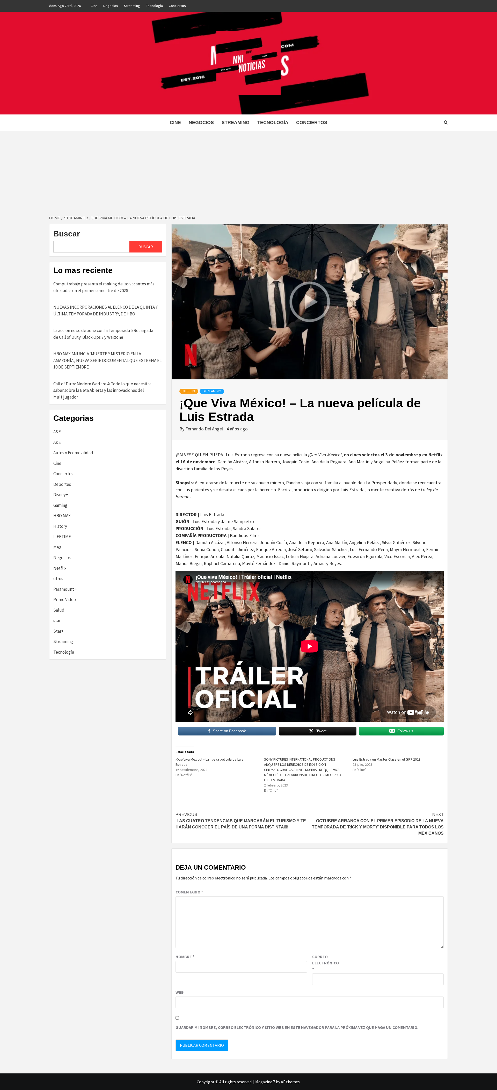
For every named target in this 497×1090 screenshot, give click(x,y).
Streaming (132, 5)
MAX (57, 547)
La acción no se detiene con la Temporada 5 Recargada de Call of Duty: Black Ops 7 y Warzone (103, 334)
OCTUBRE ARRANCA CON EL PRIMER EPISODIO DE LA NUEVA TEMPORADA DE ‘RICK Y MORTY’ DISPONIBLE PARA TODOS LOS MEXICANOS (378, 823)
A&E (57, 432)
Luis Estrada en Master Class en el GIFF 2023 (386, 759)
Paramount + (65, 589)
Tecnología (154, 5)
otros (58, 578)
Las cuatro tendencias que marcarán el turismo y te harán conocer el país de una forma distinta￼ (241, 820)
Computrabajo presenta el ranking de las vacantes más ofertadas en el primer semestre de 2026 (103, 287)
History (60, 526)
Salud (58, 610)
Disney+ (60, 494)
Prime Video (64, 599)
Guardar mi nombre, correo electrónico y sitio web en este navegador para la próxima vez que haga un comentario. (297, 1027)
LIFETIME (62, 536)
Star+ (58, 631)
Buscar (66, 233)
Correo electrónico (325, 963)
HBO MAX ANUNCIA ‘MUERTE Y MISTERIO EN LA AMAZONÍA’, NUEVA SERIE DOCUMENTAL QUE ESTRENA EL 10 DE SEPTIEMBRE (107, 360)
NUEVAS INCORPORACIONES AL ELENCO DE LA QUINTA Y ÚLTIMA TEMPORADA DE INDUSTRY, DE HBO (105, 310)
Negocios (110, 5)
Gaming (60, 505)
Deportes (62, 484)
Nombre (185, 956)
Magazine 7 (265, 1081)
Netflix (188, 391)
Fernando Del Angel (204, 429)
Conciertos (177, 5)
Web (180, 992)
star (57, 620)
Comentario (189, 891)
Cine (94, 5)
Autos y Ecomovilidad (73, 453)
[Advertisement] (248, 169)
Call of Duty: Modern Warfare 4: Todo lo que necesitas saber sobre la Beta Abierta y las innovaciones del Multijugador (102, 390)
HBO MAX (62, 515)
